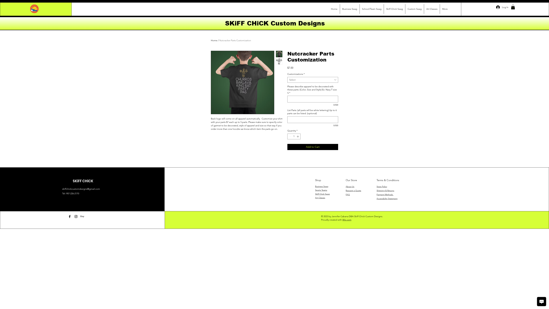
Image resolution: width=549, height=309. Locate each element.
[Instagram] (76, 216)
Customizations (296, 74)
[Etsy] (82, 216)
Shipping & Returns (385, 190)
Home (214, 40)
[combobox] (312, 80)
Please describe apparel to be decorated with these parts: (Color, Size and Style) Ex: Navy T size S (312, 89)
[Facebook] (70, 216)
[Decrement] (290, 136)
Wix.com (346, 219)
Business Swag (321, 186)
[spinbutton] (294, 136)
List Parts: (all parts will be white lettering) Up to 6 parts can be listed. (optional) (312, 112)
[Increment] (298, 136)
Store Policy (382, 186)
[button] (513, 7)
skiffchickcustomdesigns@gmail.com (81, 189)
